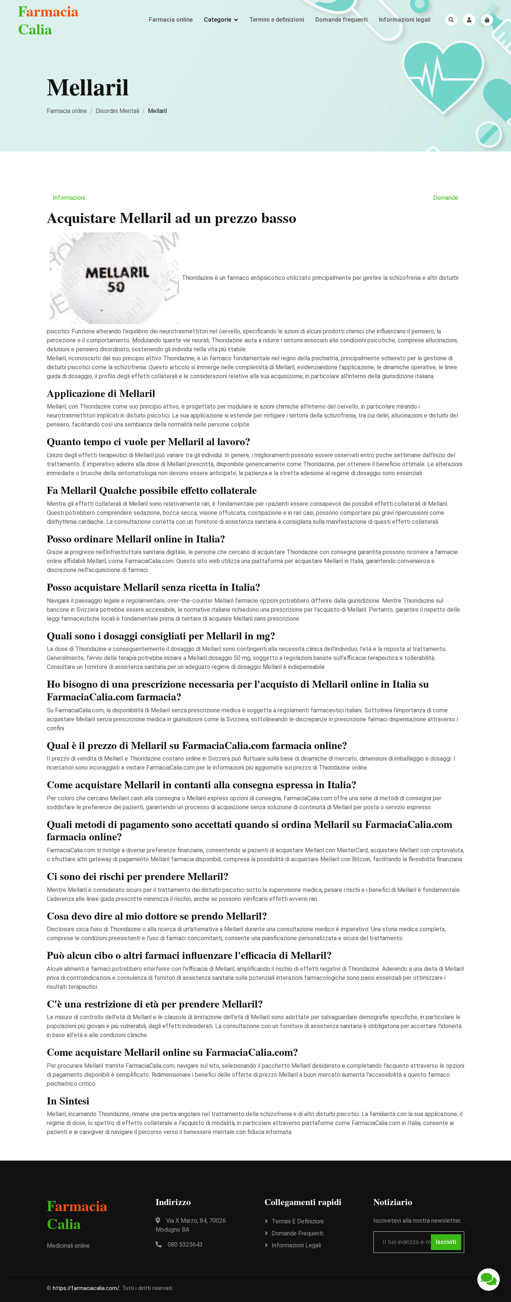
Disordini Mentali (117, 110)
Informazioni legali (405, 19)
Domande (445, 197)
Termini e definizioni (276, 19)
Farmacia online (171, 19)
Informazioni (69, 197)
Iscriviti (446, 1242)
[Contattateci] (488, 1279)
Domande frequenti (341, 19)
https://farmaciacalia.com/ (86, 1288)
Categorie (217, 19)
